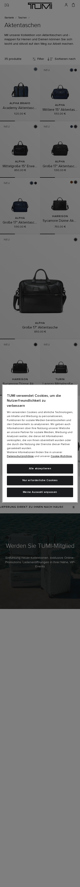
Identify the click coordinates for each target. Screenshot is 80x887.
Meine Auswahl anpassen (40, 492)
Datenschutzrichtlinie (20, 456)
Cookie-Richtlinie (61, 456)
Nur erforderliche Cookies (40, 480)
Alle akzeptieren (40, 468)
